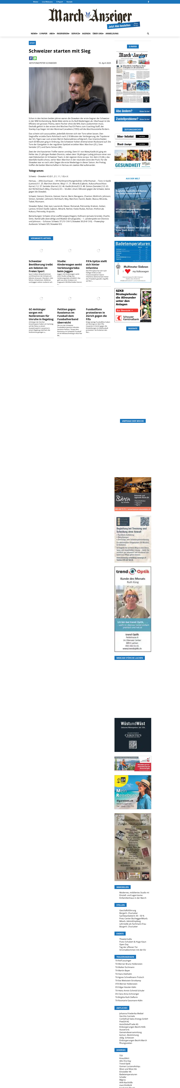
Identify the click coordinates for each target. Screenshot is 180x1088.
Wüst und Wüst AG (128, 1069)
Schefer (122, 1077)
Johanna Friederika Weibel (131, 1013)
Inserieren (62, 33)
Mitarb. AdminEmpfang (130, 921)
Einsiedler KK (125, 1071)
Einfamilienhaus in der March (132, 898)
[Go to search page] (148, 33)
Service (75, 33)
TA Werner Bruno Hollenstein (128, 964)
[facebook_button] (148, 2)
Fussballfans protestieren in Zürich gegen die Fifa (96, 314)
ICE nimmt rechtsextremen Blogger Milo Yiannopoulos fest (133, 210)
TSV (121, 1055)
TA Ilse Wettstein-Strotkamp (128, 980)
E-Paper (59, 2)
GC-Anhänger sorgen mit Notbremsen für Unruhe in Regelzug (41, 314)
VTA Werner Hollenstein (126, 984)
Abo (51, 33)
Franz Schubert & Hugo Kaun (132, 941)
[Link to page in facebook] (31, 58)
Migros (122, 1079)
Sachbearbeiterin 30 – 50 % (131, 915)
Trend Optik (124, 1063)
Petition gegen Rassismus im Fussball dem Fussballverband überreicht (67, 316)
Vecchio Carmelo (127, 1016)
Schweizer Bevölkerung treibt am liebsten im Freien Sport (41, 266)
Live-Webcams (47, 2)
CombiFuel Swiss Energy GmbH (133, 1019)
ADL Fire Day (125, 1061)
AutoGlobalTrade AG (128, 1024)
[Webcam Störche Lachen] (132, 703)
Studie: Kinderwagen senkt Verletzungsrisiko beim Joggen (69, 266)
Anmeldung (112, 33)
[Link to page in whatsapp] (35, 58)
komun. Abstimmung (129, 1035)
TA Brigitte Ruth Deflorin (126, 997)
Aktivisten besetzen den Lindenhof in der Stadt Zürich (133, 229)
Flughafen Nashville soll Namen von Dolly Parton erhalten (131, 192)
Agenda (86, 33)
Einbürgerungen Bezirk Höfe (132, 1027)
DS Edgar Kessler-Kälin (125, 987)
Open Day (123, 944)
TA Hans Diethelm (123, 974)
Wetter (35, 2)
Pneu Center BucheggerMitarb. (133, 918)
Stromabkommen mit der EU (132, 949)
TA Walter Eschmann (124, 967)
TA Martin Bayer (122, 970)
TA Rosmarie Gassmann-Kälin (129, 1000)
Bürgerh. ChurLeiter (128, 913)
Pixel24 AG (124, 1021)
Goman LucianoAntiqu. (130, 1066)
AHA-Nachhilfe (126, 1082)
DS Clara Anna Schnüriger (127, 994)
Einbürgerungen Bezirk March (133, 1040)
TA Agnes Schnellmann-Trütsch (129, 977)
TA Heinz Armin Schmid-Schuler (129, 990)
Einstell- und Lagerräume (131, 895)
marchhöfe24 (125, 1085)
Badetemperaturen (128, 1074)
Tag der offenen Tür (128, 947)
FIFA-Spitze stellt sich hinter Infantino (96, 264)
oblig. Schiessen (126, 1037)
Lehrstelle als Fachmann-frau (132, 924)
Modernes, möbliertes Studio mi (134, 892)
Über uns (97, 33)
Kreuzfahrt (124, 1058)
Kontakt (69, 2)
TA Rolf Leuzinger (123, 960)
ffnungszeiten (125, 1043)
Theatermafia (125, 939)
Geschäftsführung (127, 910)
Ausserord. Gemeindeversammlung (130, 1031)
